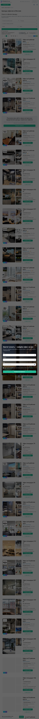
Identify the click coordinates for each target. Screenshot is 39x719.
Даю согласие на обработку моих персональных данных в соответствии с (18, 368)
